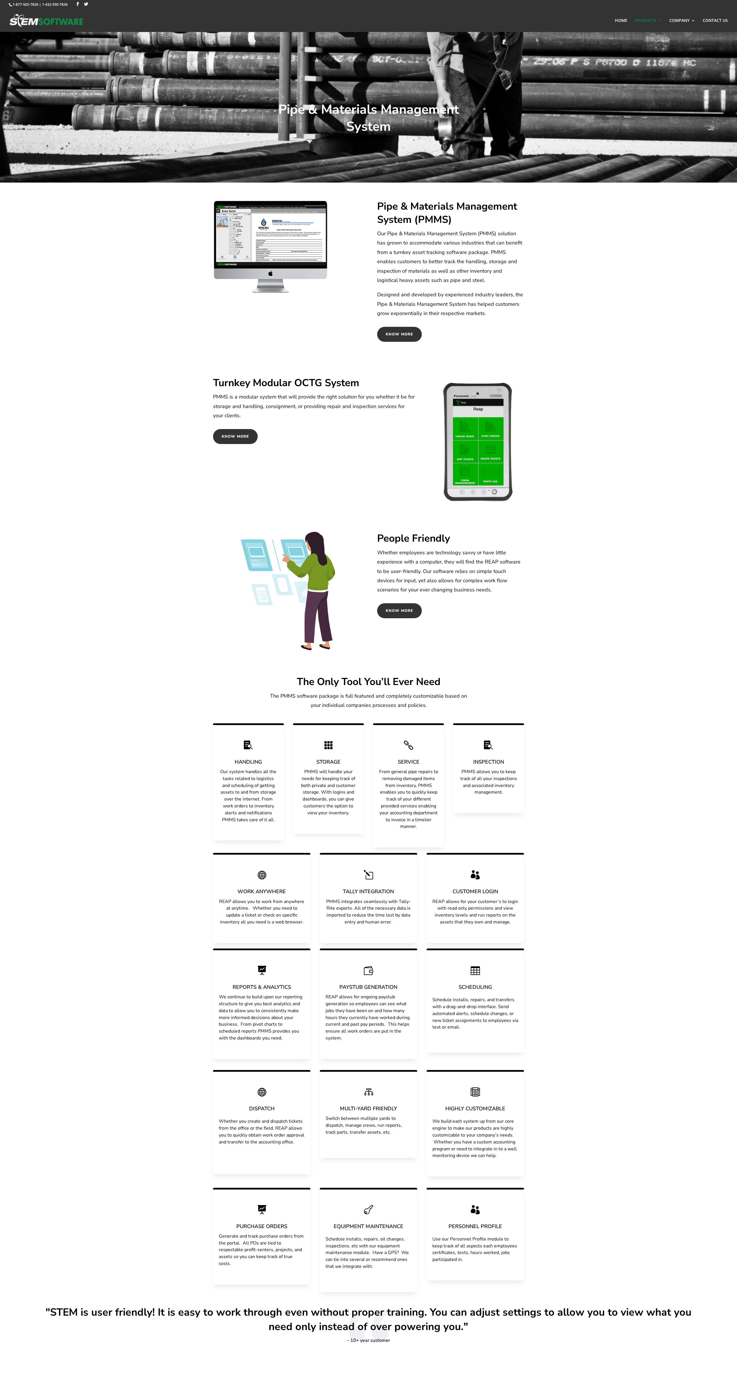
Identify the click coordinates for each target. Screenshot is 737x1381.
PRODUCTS (645, 20)
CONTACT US (715, 20)
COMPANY (679, 20)
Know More (399, 334)
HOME (621, 20)
